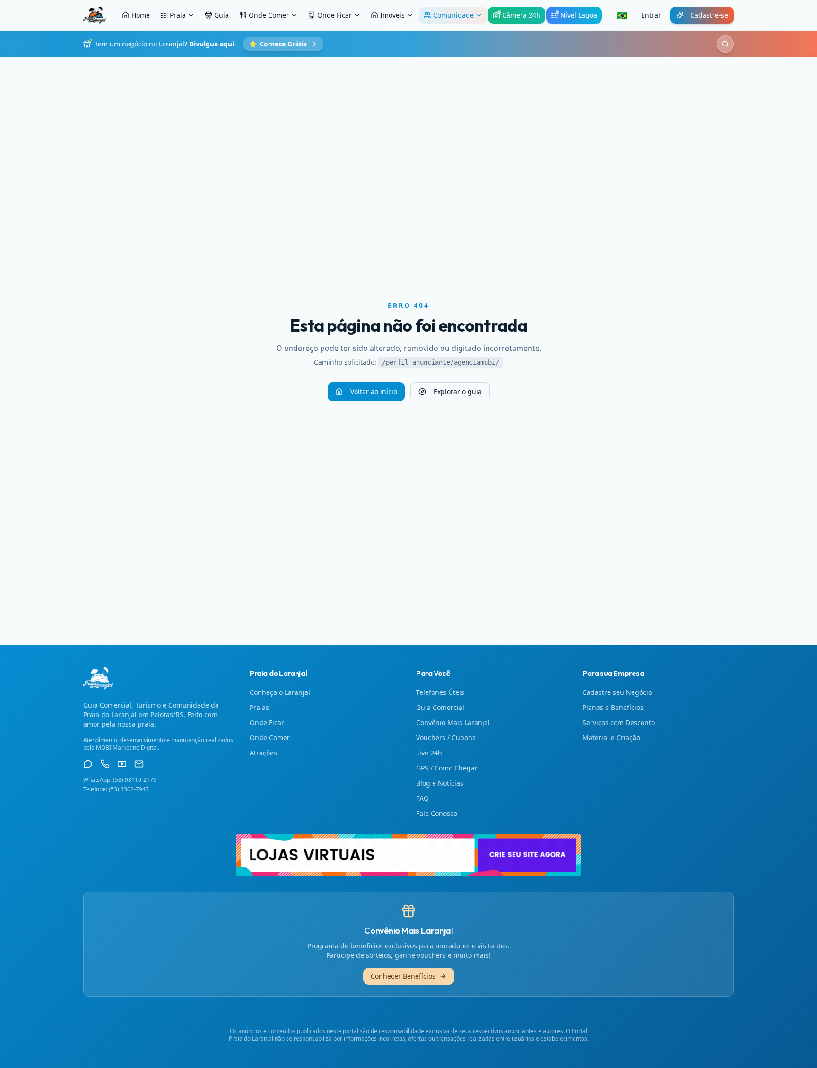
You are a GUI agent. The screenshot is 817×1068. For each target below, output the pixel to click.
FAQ (422, 798)
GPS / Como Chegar (447, 767)
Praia (178, 14)
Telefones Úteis (440, 692)
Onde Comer (269, 14)
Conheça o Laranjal (280, 692)
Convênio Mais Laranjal (453, 722)
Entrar (651, 14)
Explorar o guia (458, 391)
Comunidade (453, 14)
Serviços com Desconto (618, 722)
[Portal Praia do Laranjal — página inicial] (94, 15)
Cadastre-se (709, 14)
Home (140, 14)
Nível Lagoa (578, 14)
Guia (221, 14)
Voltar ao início (373, 391)
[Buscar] (725, 44)
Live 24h (429, 752)
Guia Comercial (440, 707)
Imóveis (392, 14)
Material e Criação (611, 737)
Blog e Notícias (439, 783)
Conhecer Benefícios (403, 976)
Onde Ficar (334, 14)
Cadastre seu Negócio (617, 692)
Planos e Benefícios (612, 707)
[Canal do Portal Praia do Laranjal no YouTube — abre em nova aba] (122, 764)
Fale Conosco (436, 813)
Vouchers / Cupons (446, 737)
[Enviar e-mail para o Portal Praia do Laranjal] (139, 764)
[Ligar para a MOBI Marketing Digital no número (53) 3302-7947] (105, 764)
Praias (259, 707)
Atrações (263, 752)
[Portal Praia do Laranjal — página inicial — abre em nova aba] (408, 855)
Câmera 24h (521, 14)
